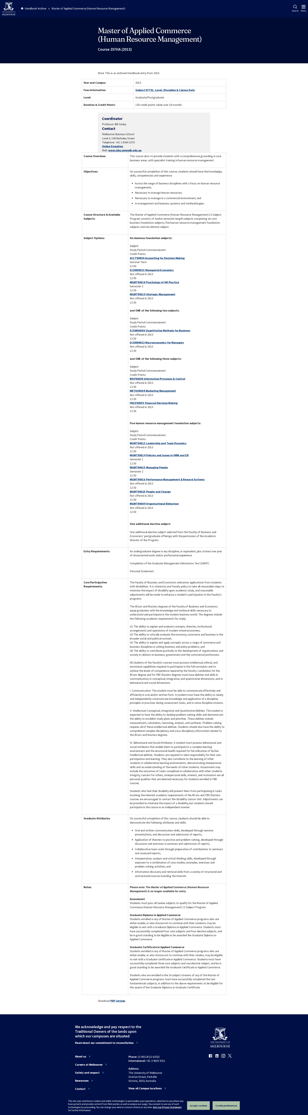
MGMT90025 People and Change (150, 491)
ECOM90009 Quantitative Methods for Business (160, 330)
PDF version (118, 1001)
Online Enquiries (112, 146)
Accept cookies (198, 1105)
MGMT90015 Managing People (149, 467)
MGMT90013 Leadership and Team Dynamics (158, 443)
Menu (303, 10)
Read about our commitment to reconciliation (104, 1043)
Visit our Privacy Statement (167, 1107)
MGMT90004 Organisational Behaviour (154, 503)
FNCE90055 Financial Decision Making (153, 403)
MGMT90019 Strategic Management (152, 294)
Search (295, 10)
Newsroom (82, 1080)
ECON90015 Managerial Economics (152, 270)
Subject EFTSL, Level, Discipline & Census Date (165, 90)
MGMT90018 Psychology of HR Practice (154, 282)
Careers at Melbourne (89, 1064)
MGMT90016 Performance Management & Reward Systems (167, 479)
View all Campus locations (145, 1088)
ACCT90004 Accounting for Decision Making (157, 258)
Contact (80, 1089)
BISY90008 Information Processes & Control (157, 379)
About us (80, 1056)
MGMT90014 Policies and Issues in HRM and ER (159, 455)
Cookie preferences (226, 1105)
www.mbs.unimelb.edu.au (124, 150)
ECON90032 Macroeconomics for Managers (157, 342)
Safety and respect (87, 1072)
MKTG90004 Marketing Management (153, 391)
